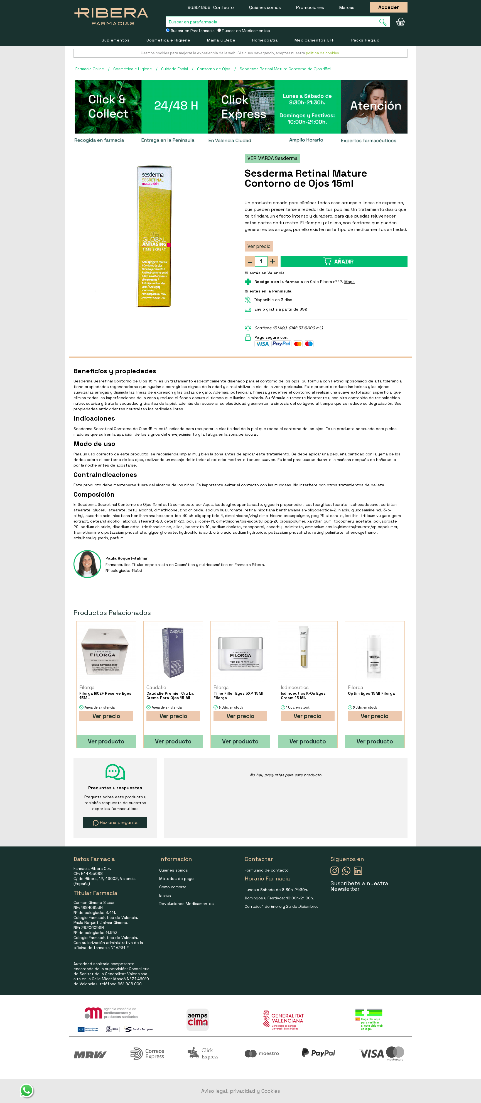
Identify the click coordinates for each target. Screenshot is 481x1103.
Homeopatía (265, 40)
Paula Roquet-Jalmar (126, 558)
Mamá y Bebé (221, 40)
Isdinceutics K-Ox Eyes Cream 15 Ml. (303, 695)
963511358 (199, 7)
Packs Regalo (365, 40)
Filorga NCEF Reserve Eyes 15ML (105, 695)
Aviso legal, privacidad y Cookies (240, 1091)
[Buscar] (384, 22)
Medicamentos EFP (315, 40)
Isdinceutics (295, 687)
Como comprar (172, 886)
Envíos (165, 895)
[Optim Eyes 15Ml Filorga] (374, 652)
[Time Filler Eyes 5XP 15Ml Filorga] (240, 652)
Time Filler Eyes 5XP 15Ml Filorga (238, 695)
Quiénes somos (265, 7)
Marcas (346, 7)
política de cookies (322, 53)
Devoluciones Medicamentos (186, 903)
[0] (401, 21)
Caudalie (156, 687)
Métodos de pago (176, 878)
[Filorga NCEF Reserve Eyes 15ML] (106, 652)
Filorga (87, 687)
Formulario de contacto (267, 870)
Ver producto (106, 741)
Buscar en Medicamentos (245, 30)
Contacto (223, 7)
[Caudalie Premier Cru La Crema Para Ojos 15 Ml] (173, 652)
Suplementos (116, 40)
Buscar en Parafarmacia (192, 30)
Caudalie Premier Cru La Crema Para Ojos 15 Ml (170, 695)
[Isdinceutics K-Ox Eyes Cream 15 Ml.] (307, 652)
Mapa (349, 281)
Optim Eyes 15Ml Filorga (371, 693)
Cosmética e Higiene (168, 40)
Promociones (310, 7)
